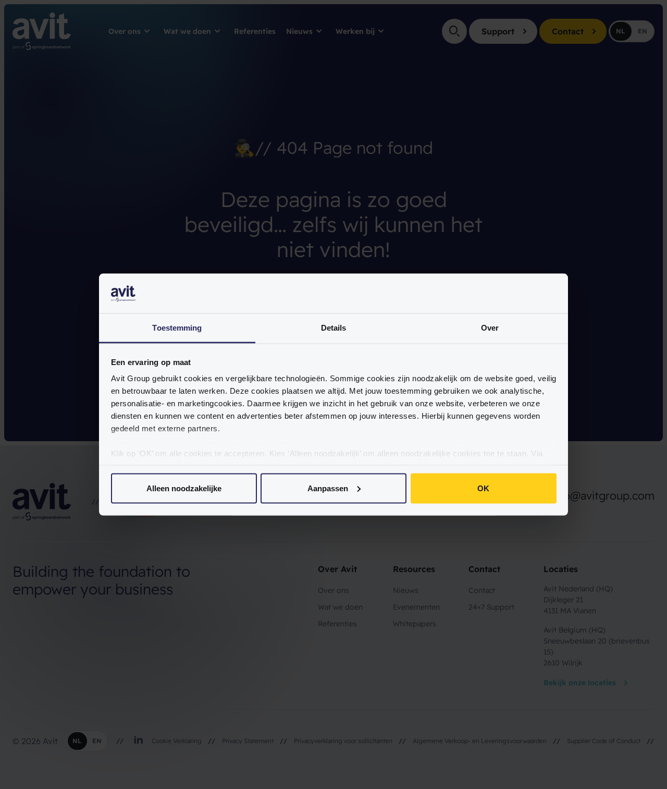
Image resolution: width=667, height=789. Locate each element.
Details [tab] (334, 327)
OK (483, 487)
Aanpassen (327, 487)
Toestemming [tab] (177, 327)
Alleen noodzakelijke (183, 487)
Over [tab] (490, 327)
